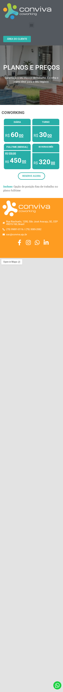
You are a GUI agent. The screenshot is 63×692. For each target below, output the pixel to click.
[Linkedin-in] (46, 242)
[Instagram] (28, 242)
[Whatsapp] (37, 242)
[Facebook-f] (19, 242)
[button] (31, 25)
